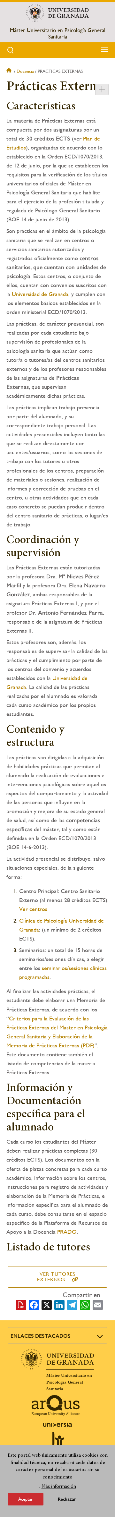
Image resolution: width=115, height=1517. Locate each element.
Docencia (25, 71)
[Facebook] (34, 1304)
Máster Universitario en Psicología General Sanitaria (57, 33)
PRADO (67, 1231)
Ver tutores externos (56, 1277)
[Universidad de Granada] (57, 13)
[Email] (98, 1304)
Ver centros (33, 909)
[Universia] (57, 1425)
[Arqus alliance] (56, 1405)
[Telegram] (72, 1304)
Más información (59, 1486)
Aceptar (25, 1499)
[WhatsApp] (85, 1304)
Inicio (9, 71)
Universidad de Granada (40, 294)
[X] (47, 1304)
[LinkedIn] (59, 1304)
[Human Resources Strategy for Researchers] (57, 1442)
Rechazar (67, 1499)
